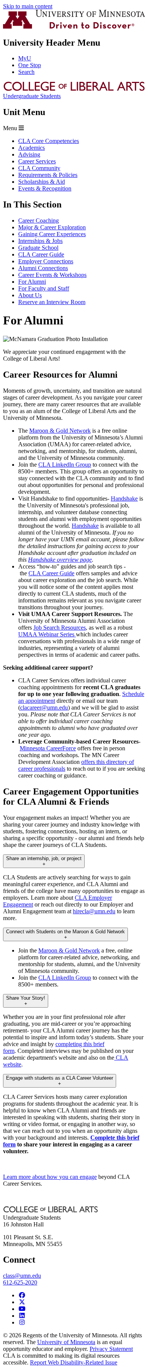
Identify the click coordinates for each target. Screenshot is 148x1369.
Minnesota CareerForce (48, 748)
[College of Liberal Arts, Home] (74, 89)
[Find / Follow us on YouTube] (22, 1309)
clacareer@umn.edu (44, 707)
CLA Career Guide (51, 573)
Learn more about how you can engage (50, 1177)
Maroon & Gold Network (60, 430)
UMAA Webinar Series (47, 634)
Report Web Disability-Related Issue (73, 1362)
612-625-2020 (20, 1282)
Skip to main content (27, 6)
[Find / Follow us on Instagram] (22, 1322)
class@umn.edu (22, 1275)
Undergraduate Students (32, 96)
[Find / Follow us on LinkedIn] (22, 1315)
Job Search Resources (59, 627)
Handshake (124, 498)
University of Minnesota (66, 1342)
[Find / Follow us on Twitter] (22, 1302)
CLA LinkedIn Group (64, 464)
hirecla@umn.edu (94, 911)
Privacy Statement (111, 1349)
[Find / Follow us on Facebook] (22, 1295)
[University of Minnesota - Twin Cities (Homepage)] (74, 26)
